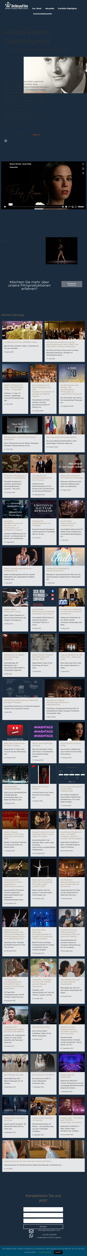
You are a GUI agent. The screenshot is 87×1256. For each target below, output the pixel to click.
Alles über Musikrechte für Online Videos (14, 744)
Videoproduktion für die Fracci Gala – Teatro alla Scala (71, 657)
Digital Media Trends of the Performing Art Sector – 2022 (42, 657)
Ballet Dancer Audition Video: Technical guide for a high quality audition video (42, 883)
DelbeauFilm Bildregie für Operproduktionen (58, 569)
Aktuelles (49, 8)
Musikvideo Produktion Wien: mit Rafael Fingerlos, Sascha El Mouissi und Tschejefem (71, 835)
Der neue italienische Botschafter (61, 437)
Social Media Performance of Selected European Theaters (21, 701)
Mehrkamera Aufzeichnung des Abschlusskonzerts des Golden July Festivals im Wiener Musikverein (62, 344)
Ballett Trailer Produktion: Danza (12, 610)
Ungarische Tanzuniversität (34, 92)
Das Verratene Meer (41, 1027)
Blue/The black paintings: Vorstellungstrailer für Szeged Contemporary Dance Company (42, 934)
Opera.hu (36, 134)
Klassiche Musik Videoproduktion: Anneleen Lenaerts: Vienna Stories (69, 1030)
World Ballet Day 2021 (13, 1075)
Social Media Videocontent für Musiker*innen (68, 523)
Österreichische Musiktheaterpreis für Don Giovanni (42, 478)
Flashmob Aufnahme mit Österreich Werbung (71, 477)
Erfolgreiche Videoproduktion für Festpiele (41, 523)
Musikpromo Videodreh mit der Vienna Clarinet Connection (71, 611)
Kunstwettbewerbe (42, 14)
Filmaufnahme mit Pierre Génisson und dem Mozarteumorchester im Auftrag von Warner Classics (43, 390)
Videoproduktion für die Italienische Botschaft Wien (27, 1161)
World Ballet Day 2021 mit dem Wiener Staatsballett (70, 982)
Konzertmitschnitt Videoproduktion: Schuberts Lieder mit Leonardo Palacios (70, 933)
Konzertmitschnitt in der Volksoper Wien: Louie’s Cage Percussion (43, 834)
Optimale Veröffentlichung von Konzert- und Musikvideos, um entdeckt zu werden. (13, 525)
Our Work (36, 8)
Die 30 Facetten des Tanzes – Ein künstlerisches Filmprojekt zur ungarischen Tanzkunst (71, 389)
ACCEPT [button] (58, 1252)
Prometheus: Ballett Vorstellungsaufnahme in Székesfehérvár (57, 702)
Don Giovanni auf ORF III (43, 1075)
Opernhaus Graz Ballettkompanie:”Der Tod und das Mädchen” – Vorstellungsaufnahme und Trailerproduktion (15, 934)
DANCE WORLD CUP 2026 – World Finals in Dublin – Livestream (13, 387)
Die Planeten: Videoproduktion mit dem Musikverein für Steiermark (70, 883)
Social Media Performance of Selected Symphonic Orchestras (43, 611)
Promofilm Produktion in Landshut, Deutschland (15, 477)
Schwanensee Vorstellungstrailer (12, 788)
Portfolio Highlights (67, 8)
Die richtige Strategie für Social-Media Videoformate (71, 789)
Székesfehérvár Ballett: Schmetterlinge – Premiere (14, 657)
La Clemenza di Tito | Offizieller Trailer (20, 342)
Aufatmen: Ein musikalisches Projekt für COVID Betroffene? (14, 1029)
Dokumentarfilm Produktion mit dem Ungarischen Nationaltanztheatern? (14, 883)
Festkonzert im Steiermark (67, 1076)
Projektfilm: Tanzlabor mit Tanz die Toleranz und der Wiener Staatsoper (42, 983)
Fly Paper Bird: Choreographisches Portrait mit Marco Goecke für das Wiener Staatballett (14, 984)
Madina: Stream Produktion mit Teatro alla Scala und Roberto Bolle (14, 835)
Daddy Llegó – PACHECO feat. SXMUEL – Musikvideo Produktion (71, 1120)
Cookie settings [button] (45, 1252)
